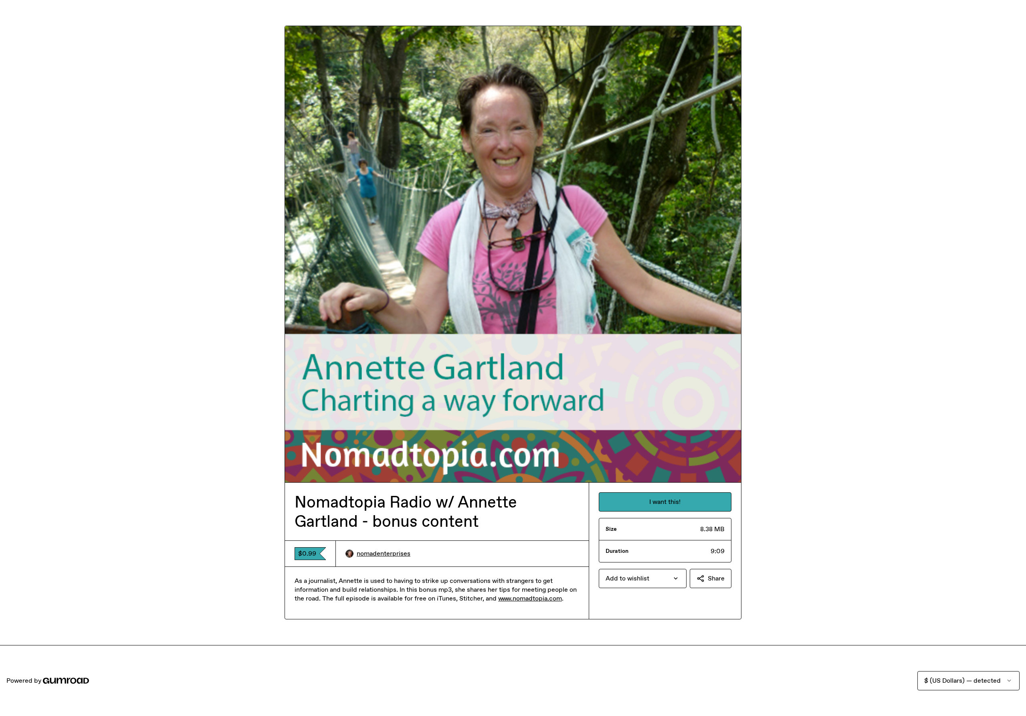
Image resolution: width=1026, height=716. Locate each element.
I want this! (665, 502)
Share (716, 578)
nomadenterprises (383, 553)
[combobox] (643, 578)
